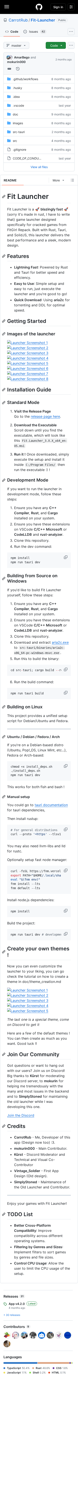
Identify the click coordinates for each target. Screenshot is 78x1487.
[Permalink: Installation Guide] (4, 390)
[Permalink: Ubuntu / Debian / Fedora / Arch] (4, 737)
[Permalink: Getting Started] (4, 321)
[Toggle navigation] (6, 6)
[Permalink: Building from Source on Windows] (4, 578)
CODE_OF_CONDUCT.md (30, 158)
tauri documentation (51, 805)
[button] (66, 557)
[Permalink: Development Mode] (4, 480)
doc (15, 114)
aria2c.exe (60, 642)
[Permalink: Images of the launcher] (4, 334)
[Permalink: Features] (4, 256)
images (18, 123)
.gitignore (19, 149)
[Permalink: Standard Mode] (4, 403)
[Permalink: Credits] (4, 1126)
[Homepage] (39, 6)
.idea (16, 96)
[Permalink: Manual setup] (4, 797)
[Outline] (72, 180)
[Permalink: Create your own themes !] (4, 952)
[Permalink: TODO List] (4, 1214)
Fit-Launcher (43, 20)
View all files (39, 167)
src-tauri (19, 132)
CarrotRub (18, 20)
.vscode (18, 105)
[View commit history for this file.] (17, 69)
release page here (45, 416)
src (15, 141)
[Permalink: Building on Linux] (4, 707)
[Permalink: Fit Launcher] (4, 196)
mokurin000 (16, 62)
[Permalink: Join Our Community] (4, 1054)
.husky (17, 88)
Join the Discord (20, 1115)
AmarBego (22, 57)
